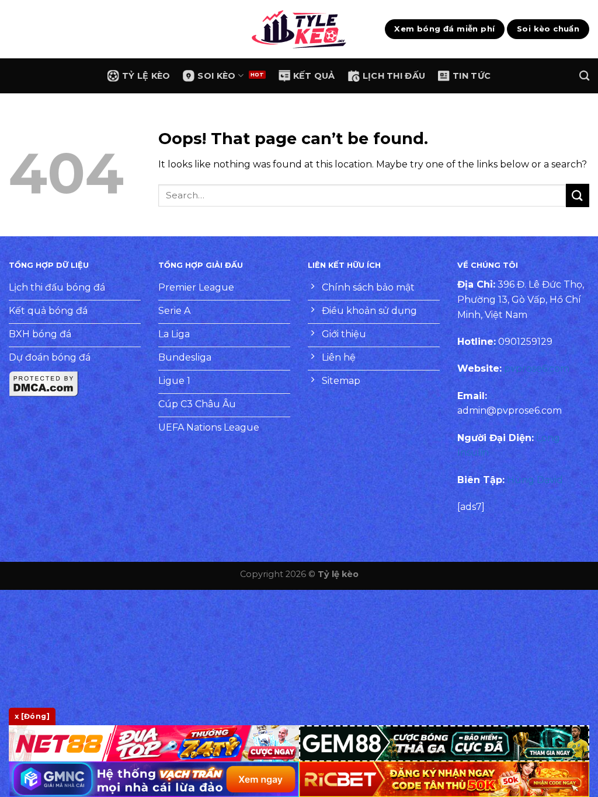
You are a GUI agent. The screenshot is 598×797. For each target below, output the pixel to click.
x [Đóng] (32, 716)
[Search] (584, 76)
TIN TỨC (472, 76)
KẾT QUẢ (314, 76)
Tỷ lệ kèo (338, 574)
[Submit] (577, 195)
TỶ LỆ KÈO (146, 76)
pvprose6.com (536, 368)
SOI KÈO (216, 76)
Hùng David (535, 479)
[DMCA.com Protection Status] (44, 383)
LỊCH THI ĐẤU (394, 76)
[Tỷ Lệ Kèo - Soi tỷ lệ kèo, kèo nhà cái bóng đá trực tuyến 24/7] (299, 29)
